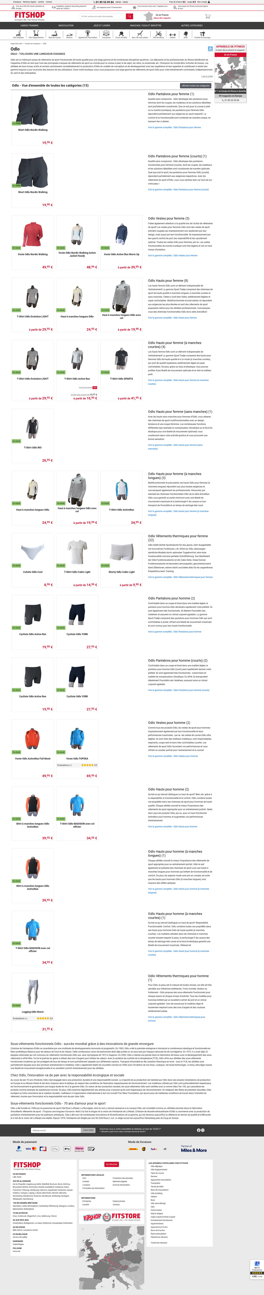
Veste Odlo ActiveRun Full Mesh (32, 758)
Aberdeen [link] (17, 1206)
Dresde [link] (41, 1187)
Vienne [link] (54, 1216)
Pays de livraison (175, 2)
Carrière (41, 2)
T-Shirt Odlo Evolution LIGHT (33, 316)
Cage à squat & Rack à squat (163, 1217)
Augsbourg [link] (31, 1184)
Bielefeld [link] (45, 1184)
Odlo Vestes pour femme (166, 218)
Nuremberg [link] (17, 1196)
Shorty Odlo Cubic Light (122, 571)
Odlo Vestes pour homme (166, 723)
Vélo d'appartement (159, 1170)
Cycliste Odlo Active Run (32, 634)
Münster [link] (62, 1193)
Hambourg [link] (34, 1190)
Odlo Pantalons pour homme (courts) (175, 660)
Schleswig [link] (56, 1196)
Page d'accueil (16, 44)
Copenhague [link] (18, 1244)
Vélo (152, 1207)
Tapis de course (157, 1173)
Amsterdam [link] (18, 1223)
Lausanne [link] (27, 1230)
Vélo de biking (156, 1193)
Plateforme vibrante (159, 1237)
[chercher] (129, 16)
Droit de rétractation (121, 1185)
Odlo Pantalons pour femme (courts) (175, 156)
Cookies (85, 1181)
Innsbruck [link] (22, 1216)
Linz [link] (39, 1216)
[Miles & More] (194, 1148)
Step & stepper (157, 1213)
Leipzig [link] (31, 1193)
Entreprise (17, 2)
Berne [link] (19, 1230)
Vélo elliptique (156, 1166)
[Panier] (208, 16)
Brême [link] (25, 1187)
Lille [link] (14, 1177)
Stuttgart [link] (65, 1196)
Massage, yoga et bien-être (145, 25)
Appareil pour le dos (159, 1227)
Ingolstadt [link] (52, 1190)
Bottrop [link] (66, 1184)
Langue (190, 2)
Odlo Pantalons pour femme (168, 94)
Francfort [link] (17, 1190)
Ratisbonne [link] (28, 1196)
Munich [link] (55, 1193)
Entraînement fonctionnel (161, 1220)
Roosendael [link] (57, 1223)
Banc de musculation (160, 1190)
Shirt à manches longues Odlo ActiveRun (32, 825)
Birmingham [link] (33, 1206)
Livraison (86, 1185)
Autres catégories (192, 25)
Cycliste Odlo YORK (77, 634)
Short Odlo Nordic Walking (32, 129)
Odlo (44, 44)
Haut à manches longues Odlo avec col (121, 316)
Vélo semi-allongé (158, 1203)
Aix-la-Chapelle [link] (19, 1184)
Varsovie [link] (16, 1251)
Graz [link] (15, 1216)
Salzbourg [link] (45, 1216)
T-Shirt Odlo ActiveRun (121, 509)
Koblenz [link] (16, 1193)
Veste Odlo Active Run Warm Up (121, 254)
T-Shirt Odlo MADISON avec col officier (77, 825)
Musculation (66, 25)
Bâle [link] (14, 1230)
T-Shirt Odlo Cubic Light (77, 571)
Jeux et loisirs (101, 25)
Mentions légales (29, 2)
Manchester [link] (18, 1209)
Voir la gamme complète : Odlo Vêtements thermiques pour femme (180, 577)
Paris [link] (19, 1177)
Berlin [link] (38, 1184)
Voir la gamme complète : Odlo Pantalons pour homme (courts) (178, 690)
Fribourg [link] (25, 1190)
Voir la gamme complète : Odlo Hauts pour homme (172, 826)
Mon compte (202, 2)
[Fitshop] (30, 16)
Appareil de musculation (161, 1180)
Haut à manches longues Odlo (77, 316)
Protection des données (123, 1178)
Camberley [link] (43, 1206)
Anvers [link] (16, 1237)
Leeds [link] (24, 1206)
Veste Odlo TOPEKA (77, 758)
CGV (84, 1178)
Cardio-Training (29, 25)
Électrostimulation (158, 1234)
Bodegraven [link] (29, 1223)
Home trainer (156, 1210)
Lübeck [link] (38, 1193)
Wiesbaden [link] (17, 1199)
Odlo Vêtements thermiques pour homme (178, 976)
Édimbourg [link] (53, 1206)
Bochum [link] (53, 1184)
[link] (230, 73)
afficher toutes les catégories (196, 85)
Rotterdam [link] (67, 1223)
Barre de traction (158, 1230)
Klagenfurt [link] (31, 1216)
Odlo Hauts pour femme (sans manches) (177, 412)
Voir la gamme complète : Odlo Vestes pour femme (172, 255)
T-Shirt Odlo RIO (33, 447)
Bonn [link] (60, 1184)
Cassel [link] (69, 1190)
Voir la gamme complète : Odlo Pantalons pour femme (174, 127)
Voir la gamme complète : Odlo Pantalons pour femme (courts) (178, 189)
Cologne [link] (24, 1193)
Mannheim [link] (46, 1193)
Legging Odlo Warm (33, 1011)
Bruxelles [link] (23, 1237)
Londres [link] (70, 1206)
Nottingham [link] (29, 1209)
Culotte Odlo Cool (32, 571)
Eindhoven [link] (47, 1223)
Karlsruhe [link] (62, 1190)
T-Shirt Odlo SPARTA (121, 378)
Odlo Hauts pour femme (165, 281)
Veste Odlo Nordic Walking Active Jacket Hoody (77, 254)
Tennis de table (157, 1186)
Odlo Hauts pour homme (166, 789)
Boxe (153, 1200)
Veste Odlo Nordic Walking (33, 254)
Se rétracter (111, 1164)
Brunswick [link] (17, 1187)
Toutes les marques (32, 44)
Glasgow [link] (62, 1206)
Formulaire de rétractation (93, 1188)
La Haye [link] (38, 1223)
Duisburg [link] (59, 1187)
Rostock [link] (37, 1196)
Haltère (154, 1196)
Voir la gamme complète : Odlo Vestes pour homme (173, 756)
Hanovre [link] (43, 1190)
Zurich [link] (35, 1230)
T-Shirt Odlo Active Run (77, 378)
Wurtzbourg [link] (28, 1199)
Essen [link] (66, 1187)
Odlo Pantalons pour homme (169, 598)
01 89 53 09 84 (231, 100)
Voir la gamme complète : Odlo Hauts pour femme (172, 317)
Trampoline (155, 1183)
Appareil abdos (157, 1223)
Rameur (154, 1176)
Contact (49, 2)
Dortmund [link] (33, 1187)
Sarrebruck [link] (46, 1196)
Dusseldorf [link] (49, 1187)
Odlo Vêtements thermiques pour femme (178, 536)
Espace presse (119, 1201)
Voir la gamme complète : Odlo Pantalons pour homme (174, 631)
